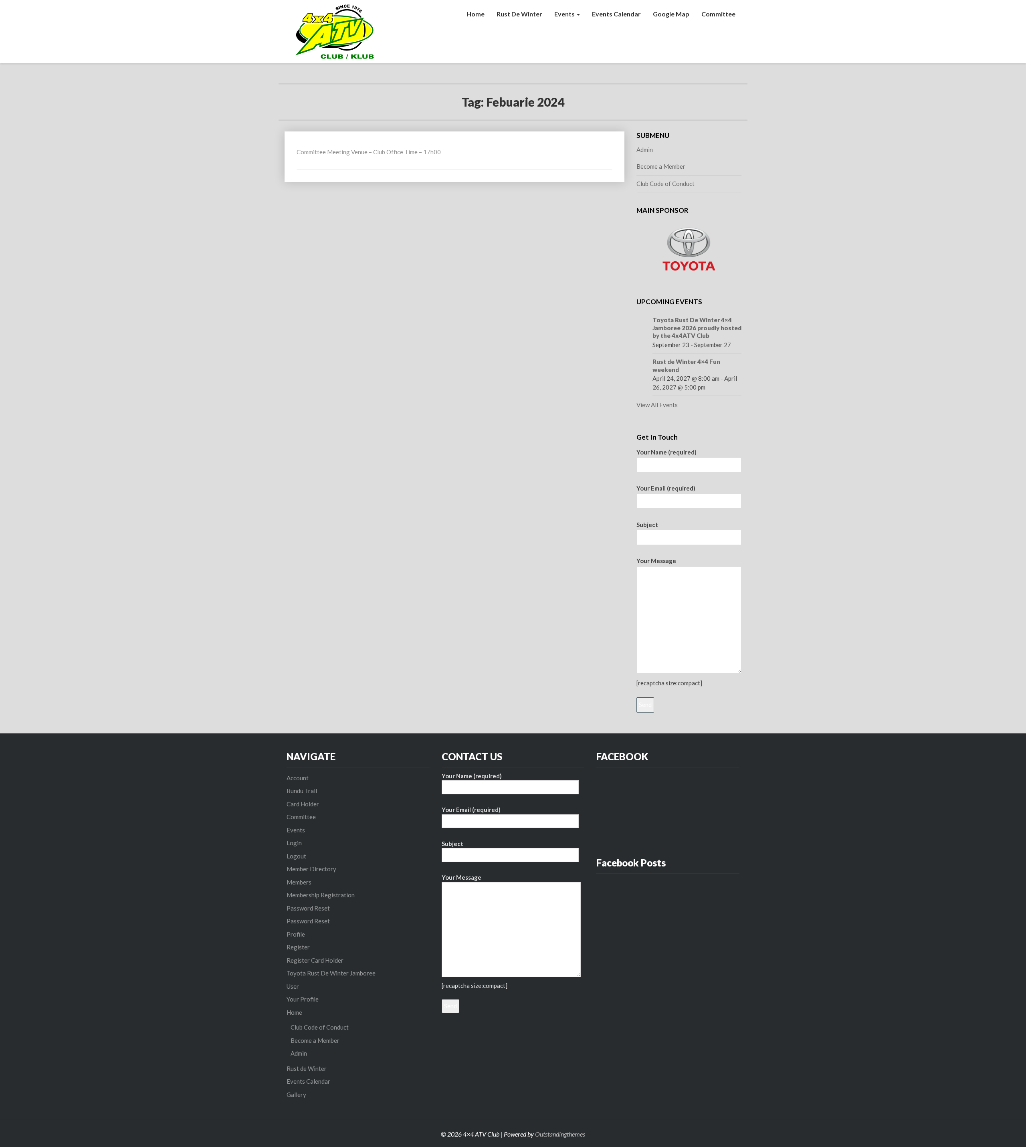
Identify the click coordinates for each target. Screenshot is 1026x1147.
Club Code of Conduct (665, 183)
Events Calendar (616, 14)
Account (298, 777)
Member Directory (311, 868)
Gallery (296, 1094)
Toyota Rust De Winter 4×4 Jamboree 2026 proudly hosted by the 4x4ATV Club (696, 327)
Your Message (656, 560)
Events (565, 14)
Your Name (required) (666, 452)
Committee (718, 14)
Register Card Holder (315, 960)
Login (294, 842)
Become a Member (660, 166)
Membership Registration (321, 895)
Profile (296, 934)
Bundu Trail (302, 790)
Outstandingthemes (560, 1134)
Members (299, 882)
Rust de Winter (519, 14)
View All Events (657, 404)
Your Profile (303, 999)
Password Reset (308, 908)
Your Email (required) (665, 488)
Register (298, 947)
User (293, 986)
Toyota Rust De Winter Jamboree (331, 973)
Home (476, 14)
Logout (296, 856)
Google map (671, 14)
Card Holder (303, 804)
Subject (647, 524)
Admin (644, 149)
